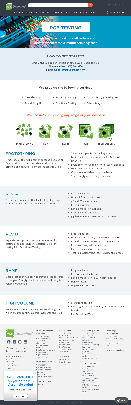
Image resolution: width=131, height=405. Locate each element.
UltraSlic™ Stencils (65, 342)
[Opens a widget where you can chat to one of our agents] (121, 400)
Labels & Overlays (114, 350)
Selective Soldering (89, 373)
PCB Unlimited (13, 356)
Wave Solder (86, 371)
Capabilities (45, 13)
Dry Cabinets (87, 351)
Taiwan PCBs (41, 341)
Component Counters (90, 378)
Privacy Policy (10, 368)
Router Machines (88, 380)
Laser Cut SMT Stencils (67, 335)
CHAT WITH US (16, 348)
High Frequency (42, 355)
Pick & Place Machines (90, 338)
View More (20, 396)
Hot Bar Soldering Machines (88, 355)
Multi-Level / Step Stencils (68, 340)
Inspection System (88, 349)
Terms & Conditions (13, 366)
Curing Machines (88, 342)
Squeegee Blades (65, 349)
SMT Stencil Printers (89, 335)
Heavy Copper (41, 352)
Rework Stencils (64, 345)
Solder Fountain (88, 376)
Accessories (63, 351)
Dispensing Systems (89, 358)
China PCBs (40, 343)
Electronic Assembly (43, 367)
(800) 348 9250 (119, 5)
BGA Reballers (64, 347)
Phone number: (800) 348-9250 (65, 66)
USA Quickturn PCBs (43, 339)
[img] (34, 373)
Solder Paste (63, 364)
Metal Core (40, 348)
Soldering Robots (88, 383)
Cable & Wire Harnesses (45, 376)
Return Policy (10, 363)
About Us (9, 359)
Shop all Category (42, 336)
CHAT (108, 5)
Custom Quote (41, 357)
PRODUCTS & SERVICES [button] (24, 13)
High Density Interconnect (45, 350)
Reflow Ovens (87, 340)
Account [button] (112, 13)
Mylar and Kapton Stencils (68, 338)
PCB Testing (40, 374)
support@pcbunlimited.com (69, 69)
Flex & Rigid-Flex (42, 345)
